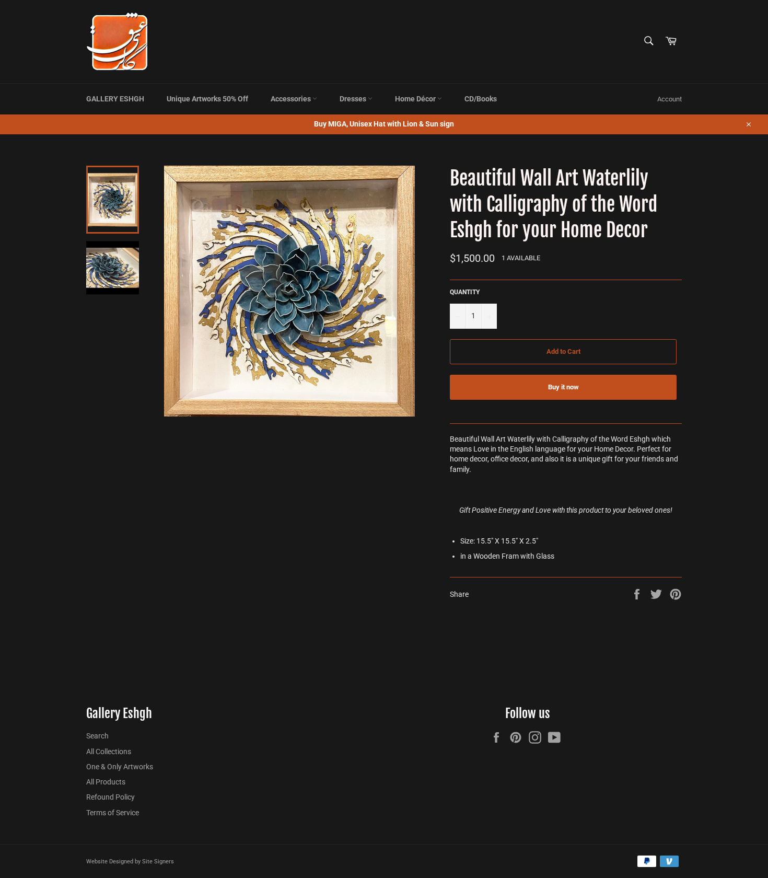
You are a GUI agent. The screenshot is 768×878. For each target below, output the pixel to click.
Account (669, 99)
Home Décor (416, 99)
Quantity (465, 292)
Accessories (291, 99)
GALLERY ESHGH (115, 99)
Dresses (354, 99)
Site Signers (158, 861)
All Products (105, 782)
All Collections (108, 751)
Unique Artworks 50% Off (207, 99)
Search (97, 736)
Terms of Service (112, 812)
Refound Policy (110, 797)
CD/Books (480, 99)
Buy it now (563, 387)
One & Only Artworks (119, 767)
